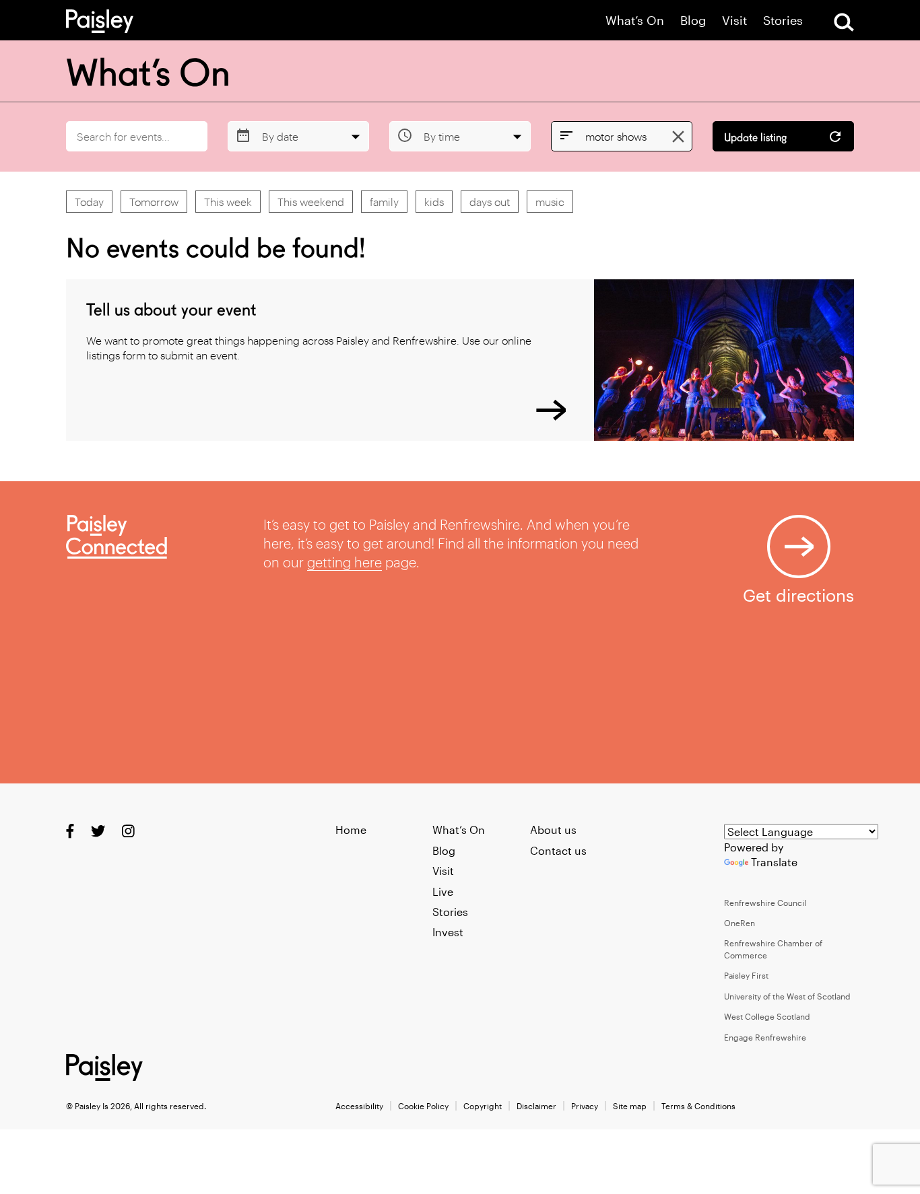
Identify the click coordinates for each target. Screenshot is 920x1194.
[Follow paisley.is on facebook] (70, 830)
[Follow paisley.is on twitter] (98, 830)
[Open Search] (844, 22)
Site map (630, 1106)
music (549, 201)
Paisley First (746, 975)
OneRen (739, 922)
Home (350, 829)
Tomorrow (153, 201)
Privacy (584, 1106)
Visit (734, 20)
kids (434, 201)
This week (228, 201)
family (384, 201)
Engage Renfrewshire (765, 1037)
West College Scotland (767, 1016)
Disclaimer (536, 1106)
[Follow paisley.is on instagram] (128, 830)
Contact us (558, 850)
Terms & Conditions (698, 1106)
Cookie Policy (423, 1106)
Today (89, 201)
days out (489, 201)
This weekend (310, 201)
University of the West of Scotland (787, 996)
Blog (693, 20)
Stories (783, 20)
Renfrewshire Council (765, 902)
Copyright (482, 1106)
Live (442, 891)
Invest (447, 931)
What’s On (634, 20)
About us (553, 829)
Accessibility (359, 1106)
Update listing (755, 137)
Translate (774, 861)
